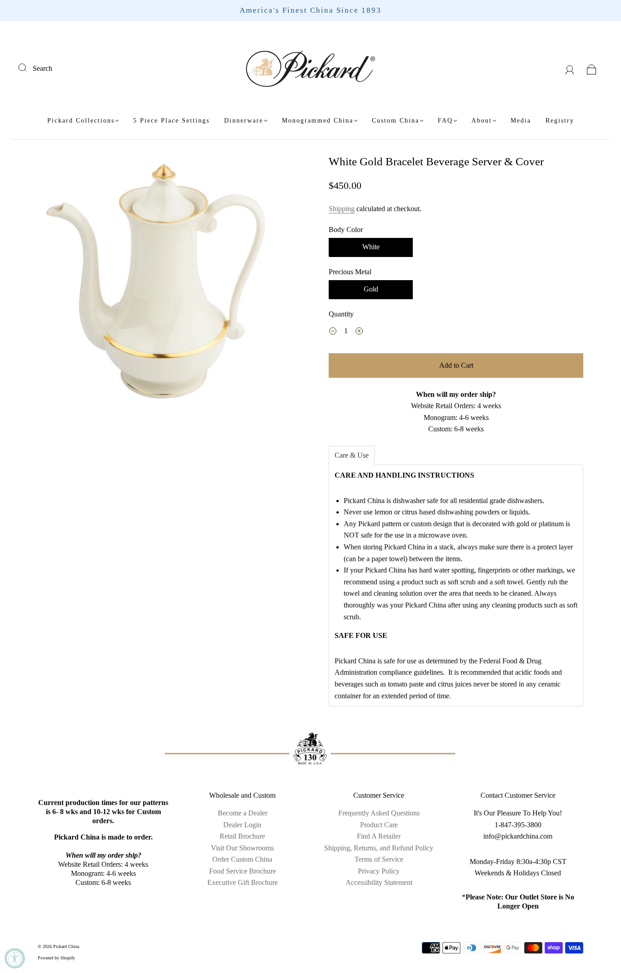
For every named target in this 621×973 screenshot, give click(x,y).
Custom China (395, 120)
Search (42, 68)
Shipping (342, 208)
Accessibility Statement (379, 882)
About (481, 120)
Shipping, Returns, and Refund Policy (378, 848)
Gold (371, 289)
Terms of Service (379, 859)
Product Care (379, 825)
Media (521, 120)
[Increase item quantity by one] (359, 332)
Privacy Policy (379, 871)
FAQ (445, 120)
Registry (560, 120)
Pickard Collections (81, 120)
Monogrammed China (317, 120)
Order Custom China (242, 859)
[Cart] (592, 68)
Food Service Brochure (242, 871)
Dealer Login (242, 825)
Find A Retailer (379, 836)
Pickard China (66, 946)
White (371, 247)
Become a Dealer (242, 813)
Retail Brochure (242, 836)
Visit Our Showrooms (242, 848)
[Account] (570, 68)
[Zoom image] (165, 282)
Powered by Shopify (56, 957)
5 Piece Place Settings (171, 120)
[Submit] (28, 67)
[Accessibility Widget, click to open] (15, 958)
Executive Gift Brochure (242, 882)
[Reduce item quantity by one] (333, 332)
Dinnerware (243, 120)
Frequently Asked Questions (379, 813)
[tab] (352, 455)
